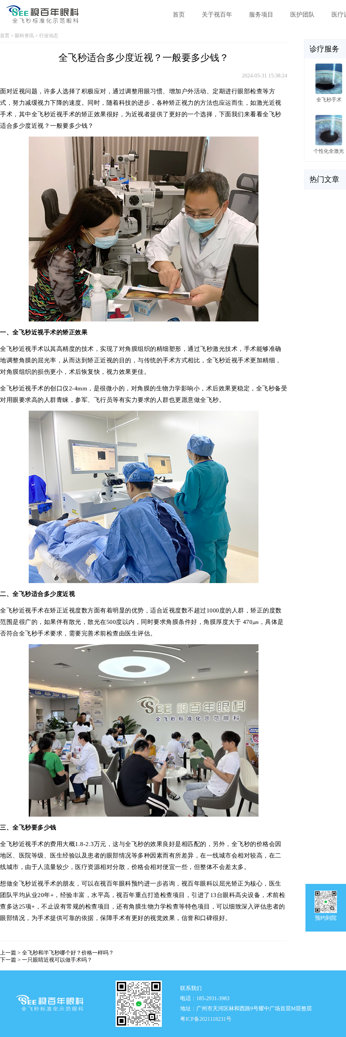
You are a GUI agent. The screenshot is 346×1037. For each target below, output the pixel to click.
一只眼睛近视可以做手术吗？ (57, 960)
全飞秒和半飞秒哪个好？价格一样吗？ (68, 953)
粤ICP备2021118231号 (205, 1019)
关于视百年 (217, 14)
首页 (179, 14)
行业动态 (48, 35)
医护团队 (302, 14)
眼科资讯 (24, 35)
